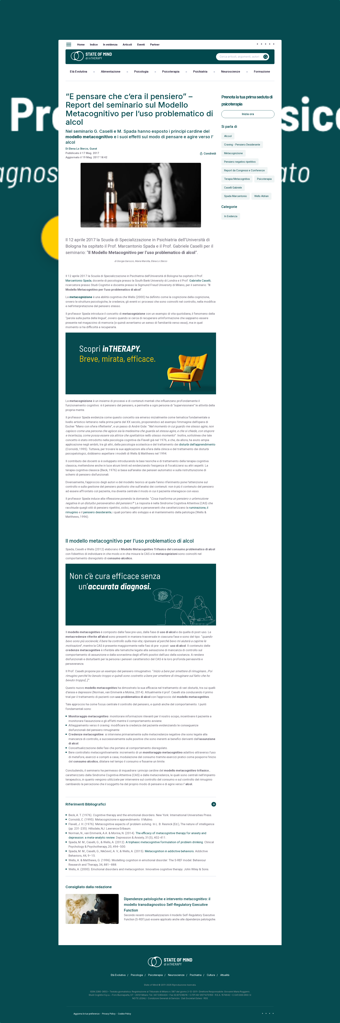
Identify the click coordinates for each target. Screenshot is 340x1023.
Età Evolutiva (78, 71)
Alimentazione (110, 71)
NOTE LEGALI (139, 998)
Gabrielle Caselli (200, 280)
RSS (206, 998)
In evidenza (110, 44)
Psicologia (141, 71)
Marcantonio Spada (78, 280)
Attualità (224, 974)
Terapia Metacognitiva (237, 179)
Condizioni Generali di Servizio (164, 998)
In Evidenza (230, 216)
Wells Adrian (261, 196)
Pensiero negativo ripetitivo (240, 161)
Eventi (141, 44)
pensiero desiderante (97, 512)
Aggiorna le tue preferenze (86, 1014)
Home (81, 44)
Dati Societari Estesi (191, 998)
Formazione (262, 71)
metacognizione (80, 297)
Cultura (211, 974)
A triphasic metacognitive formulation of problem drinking (164, 842)
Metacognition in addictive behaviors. (169, 851)
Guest (93, 148)
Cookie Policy (124, 1014)
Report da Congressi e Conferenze (244, 170)
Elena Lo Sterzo (78, 148)
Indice (94, 44)
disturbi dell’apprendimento (197, 444)
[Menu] (69, 44)
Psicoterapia (170, 71)
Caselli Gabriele (233, 187)
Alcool (228, 136)
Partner (155, 44)
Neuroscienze (230, 71)
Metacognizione (233, 153)
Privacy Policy (108, 1014)
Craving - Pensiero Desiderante (242, 144)
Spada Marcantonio (235, 196)
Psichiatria (200, 71)
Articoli (127, 44)
